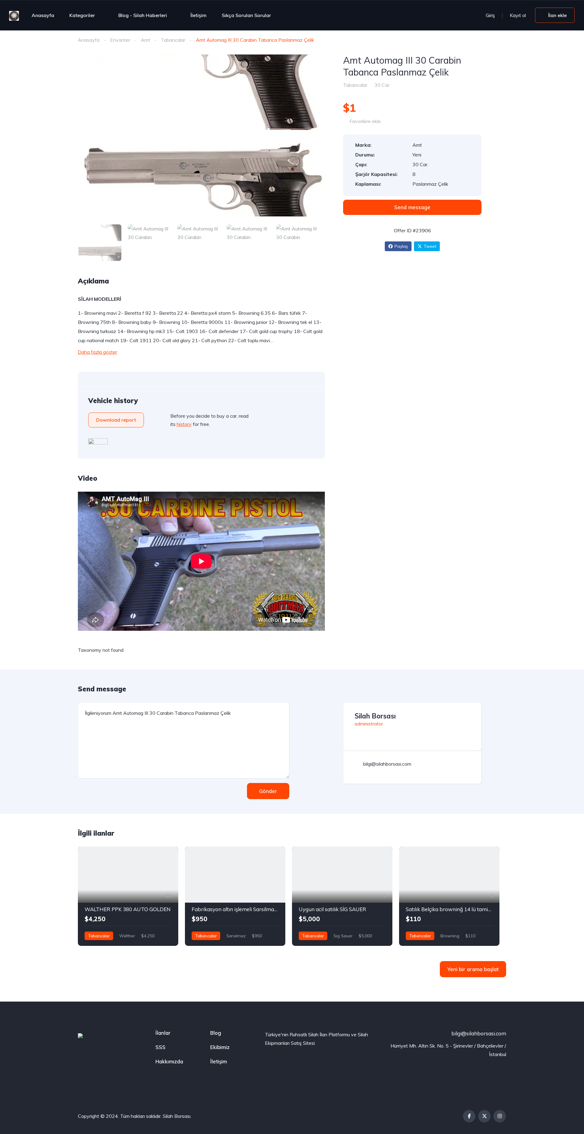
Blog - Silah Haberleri (142, 15)
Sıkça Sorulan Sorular (246, 15)
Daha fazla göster (97, 352)
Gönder (268, 791)
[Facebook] (469, 1116)
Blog (215, 1033)
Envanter (120, 40)
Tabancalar (173, 40)
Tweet (430, 246)
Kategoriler (82, 15)
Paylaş (401, 246)
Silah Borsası (375, 716)
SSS (160, 1047)
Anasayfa (43, 15)
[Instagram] (499, 1116)
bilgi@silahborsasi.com (478, 1033)
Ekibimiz (220, 1047)
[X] (484, 1116)
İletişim (198, 15)
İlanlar (163, 1033)
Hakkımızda (169, 1061)
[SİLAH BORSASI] (14, 15)
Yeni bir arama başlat (473, 969)
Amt (145, 40)
